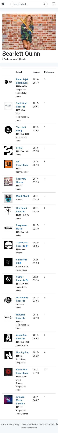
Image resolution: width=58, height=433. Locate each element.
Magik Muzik (22, 196)
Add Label (33, 424)
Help (17, 424)
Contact (24, 424)
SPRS (19, 148)
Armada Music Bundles (20, 400)
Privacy (10, 424)
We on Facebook (46, 424)
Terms (3, 424)
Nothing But (22, 352)
